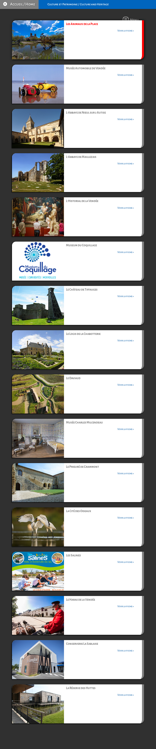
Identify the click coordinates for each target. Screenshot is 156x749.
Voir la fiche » (125, 30)
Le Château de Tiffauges (82, 289)
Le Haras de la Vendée (80, 599)
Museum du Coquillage (81, 245)
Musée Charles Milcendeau (84, 422)
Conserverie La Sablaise (82, 643)
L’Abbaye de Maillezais (81, 156)
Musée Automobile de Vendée (85, 68)
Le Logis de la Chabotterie (83, 333)
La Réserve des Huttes (80, 688)
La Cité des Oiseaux (78, 511)
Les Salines (73, 555)
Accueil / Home (22, 4)
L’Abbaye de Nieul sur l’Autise (86, 112)
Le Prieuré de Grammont (82, 466)
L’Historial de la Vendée (82, 201)
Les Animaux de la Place (82, 24)
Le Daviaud (73, 378)
